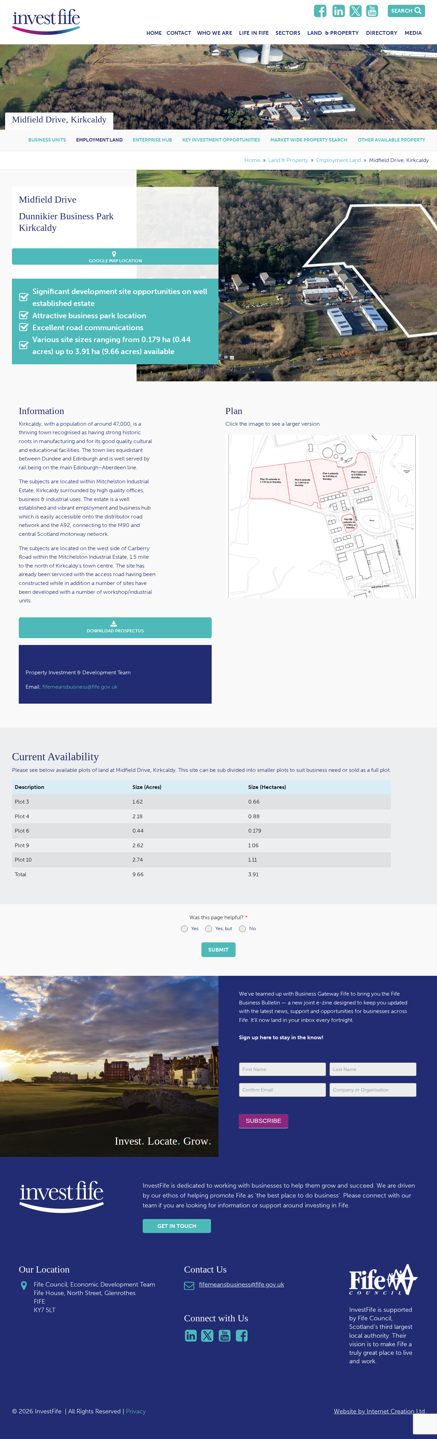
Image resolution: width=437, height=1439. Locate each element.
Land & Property (288, 160)
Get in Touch (176, 1226)
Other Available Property (391, 140)
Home (154, 33)
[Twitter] (356, 11)
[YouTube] (372, 11)
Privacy (136, 1411)
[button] (115, 256)
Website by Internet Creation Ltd (379, 1411)
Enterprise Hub (152, 140)
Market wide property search (309, 140)
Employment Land (99, 140)
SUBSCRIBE (263, 1120)
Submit (218, 949)
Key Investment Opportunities (221, 140)
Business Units (47, 140)
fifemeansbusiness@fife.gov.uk (79, 687)
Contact (179, 33)
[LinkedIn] (320, 10)
